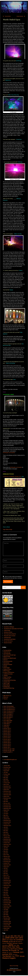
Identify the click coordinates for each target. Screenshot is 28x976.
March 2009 (6, 916)
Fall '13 (20, 941)
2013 (4, 939)
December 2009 (7, 900)
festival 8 (4, 943)
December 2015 (7, 798)
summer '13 (5, 952)
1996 (9, 936)
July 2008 (6, 930)
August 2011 (6, 866)
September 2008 (7, 926)
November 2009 (7, 902)
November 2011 (7, 861)
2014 (7, 939)
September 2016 (7, 794)
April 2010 (6, 894)
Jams (10, 945)
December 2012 (7, 839)
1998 (15, 936)
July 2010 (6, 888)
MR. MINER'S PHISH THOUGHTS (14, 7)
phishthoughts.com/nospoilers (9, 452)
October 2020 (7, 774)
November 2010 (7, 882)
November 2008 (7, 923)
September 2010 (7, 885)
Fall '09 (11, 941)
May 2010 (6, 892)
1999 (18, 936)
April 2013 (6, 832)
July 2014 (6, 811)
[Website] (13, 572)
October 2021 (7, 769)
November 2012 (7, 840)
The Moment (6, 956)
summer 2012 (7, 954)
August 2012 (6, 846)
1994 (3, 936)
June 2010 (6, 890)
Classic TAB (12, 939)
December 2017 (7, 786)
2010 (12, 937)
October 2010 (7, 883)
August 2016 (6, 796)
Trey (13, 956)
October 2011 (7, 863)
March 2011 (6, 875)
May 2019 (6, 777)
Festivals (9, 943)
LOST (15, 945)
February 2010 (7, 897)
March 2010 (6, 895)
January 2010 (7, 899)
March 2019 (6, 781)
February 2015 (7, 803)
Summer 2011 (18, 952)
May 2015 (6, 801)
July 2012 (6, 847)
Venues (22, 956)
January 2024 (7, 765)
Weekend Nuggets (9, 958)
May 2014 (6, 815)
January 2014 (7, 818)
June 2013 (6, 829)
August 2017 (6, 789)
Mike (18, 945)
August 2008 (6, 928)
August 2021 (6, 770)
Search (23, 587)
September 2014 (7, 808)
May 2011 (6, 871)
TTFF (17, 956)
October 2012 (7, 842)
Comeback (19, 939)
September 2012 (7, 844)
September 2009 (7, 906)
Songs (10, 529)
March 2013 (6, 834)
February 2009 (7, 918)
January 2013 (7, 837)
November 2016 (7, 793)
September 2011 (7, 864)
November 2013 (7, 822)
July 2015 (6, 799)
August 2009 (6, 907)
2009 (7, 937)
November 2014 (7, 806)
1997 (12, 936)
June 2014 (6, 813)
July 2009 (6, 909)
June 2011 (6, 870)
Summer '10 (15, 950)
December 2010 (7, 880)
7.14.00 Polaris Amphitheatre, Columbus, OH (12, 476)
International (5, 945)
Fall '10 (15, 941)
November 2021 (7, 767)
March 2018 (6, 784)
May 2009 (6, 912)
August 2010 (6, 887)
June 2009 (6, 911)
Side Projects (14, 949)
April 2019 (6, 779)
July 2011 (6, 868)
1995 (6, 936)
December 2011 (7, 859)
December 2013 (7, 820)
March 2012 (6, 854)
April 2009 (6, 914)
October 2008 (7, 924)
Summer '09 (6, 950)
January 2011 (7, 878)
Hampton (20, 943)
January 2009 (7, 919)
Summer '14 (11, 952)
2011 (17, 938)
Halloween (15, 943)
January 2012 (7, 858)
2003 (3, 938)
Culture (7, 529)
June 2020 (6, 775)
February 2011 (7, 877)
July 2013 (6, 827)
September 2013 (7, 825)
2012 (21, 938)
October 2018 (7, 782)
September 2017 (7, 787)
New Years (16, 947)
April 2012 (6, 853)
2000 (22, 936)
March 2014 (6, 817)
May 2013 (6, 830)
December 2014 (7, 805)
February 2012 (7, 856)
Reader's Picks (6, 949)
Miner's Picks (6, 947)
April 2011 (6, 873)
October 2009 (7, 904)
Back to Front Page (14, 965)
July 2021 (6, 772)
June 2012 (6, 849)
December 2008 (7, 921)
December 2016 (7, 791)
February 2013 (7, 835)
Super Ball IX (15, 954)
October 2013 (7, 823)
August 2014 (6, 810)
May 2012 (6, 851)
